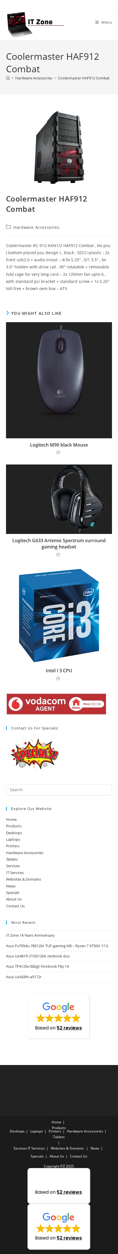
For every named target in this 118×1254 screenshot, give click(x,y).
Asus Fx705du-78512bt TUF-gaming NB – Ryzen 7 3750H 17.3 (57, 945)
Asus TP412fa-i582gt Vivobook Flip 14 (37, 966)
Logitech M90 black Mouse (59, 445)
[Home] (8, 78)
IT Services (15, 872)
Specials (12, 892)
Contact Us (15, 905)
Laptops (13, 839)
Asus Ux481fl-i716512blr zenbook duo (38, 956)
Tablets (12, 859)
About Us (14, 899)
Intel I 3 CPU (59, 670)
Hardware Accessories (36, 227)
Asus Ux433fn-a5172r (24, 976)
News (10, 886)
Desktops (14, 832)
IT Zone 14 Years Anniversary (30, 935)
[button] (58, 1016)
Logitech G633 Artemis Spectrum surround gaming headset (59, 543)
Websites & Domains (23, 879)
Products (13, 826)
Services (13, 865)
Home (11, 819)
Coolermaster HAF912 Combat (84, 78)
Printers (12, 845)
